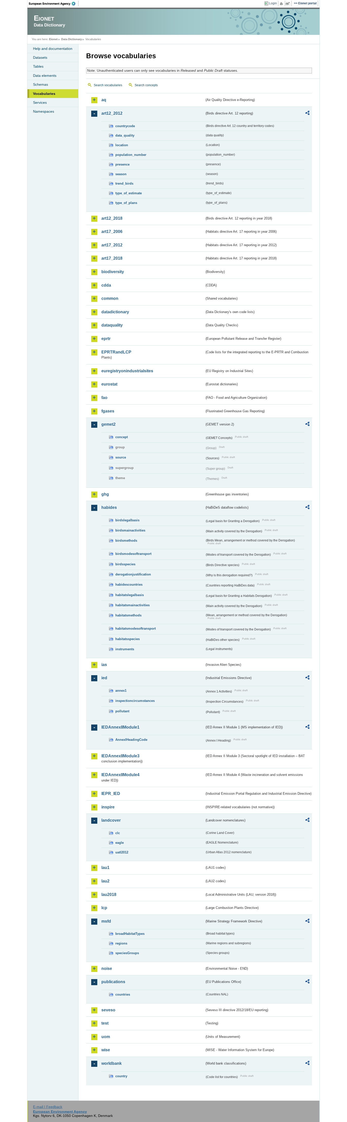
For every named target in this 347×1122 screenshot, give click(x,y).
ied (104, 678)
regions (121, 943)
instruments (124, 649)
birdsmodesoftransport (133, 554)
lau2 (105, 881)
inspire (108, 807)
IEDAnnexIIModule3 (120, 756)
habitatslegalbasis (129, 595)
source (120, 457)
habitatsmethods (128, 615)
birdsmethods (126, 540)
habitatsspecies (127, 639)
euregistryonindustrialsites (127, 371)
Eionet (53, 39)
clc (117, 833)
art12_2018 (111, 218)
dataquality (112, 325)
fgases (107, 411)
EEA (54, 3)
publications (113, 982)
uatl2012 (121, 852)
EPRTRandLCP (116, 352)
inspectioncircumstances (135, 701)
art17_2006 (111, 231)
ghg (105, 494)
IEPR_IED (110, 793)
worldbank (111, 1063)
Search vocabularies (108, 85)
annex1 (121, 690)
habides (109, 507)
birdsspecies (125, 564)
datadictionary (115, 312)
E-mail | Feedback (47, 1107)
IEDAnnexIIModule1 (120, 727)
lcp (104, 908)
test (104, 1023)
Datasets (40, 57)
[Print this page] (282, 3)
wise (105, 1050)
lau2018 (108, 894)
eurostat (109, 384)
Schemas (40, 84)
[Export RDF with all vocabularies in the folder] (307, 114)
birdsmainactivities (130, 530)
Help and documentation (52, 49)
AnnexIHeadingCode (131, 740)
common (109, 298)
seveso (108, 1010)
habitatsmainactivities (132, 605)
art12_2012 (111, 113)
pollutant (122, 711)
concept (121, 437)
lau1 (105, 867)
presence (122, 164)
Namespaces (43, 111)
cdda (106, 285)
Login (273, 3)
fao (104, 397)
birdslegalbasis (127, 520)
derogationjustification (133, 574)
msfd (106, 921)
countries (122, 994)
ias (104, 664)
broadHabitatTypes (130, 934)
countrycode (125, 126)
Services (40, 102)
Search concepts (146, 85)
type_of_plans (126, 203)
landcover (111, 820)
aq (103, 100)
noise (106, 968)
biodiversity (112, 272)
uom (105, 1037)
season (121, 174)
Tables (38, 66)
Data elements (44, 75)
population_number (130, 155)
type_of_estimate (128, 193)
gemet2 (108, 424)
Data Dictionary (71, 39)
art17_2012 (111, 245)
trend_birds (124, 183)
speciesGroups (127, 953)
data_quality (124, 135)
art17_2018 (111, 258)
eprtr (106, 338)
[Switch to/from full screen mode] (289, 3)
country (121, 1076)
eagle (119, 843)
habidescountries (129, 584)
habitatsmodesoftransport (135, 628)
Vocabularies (44, 94)
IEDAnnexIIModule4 (120, 775)
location (121, 145)
